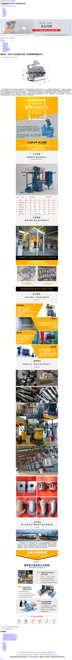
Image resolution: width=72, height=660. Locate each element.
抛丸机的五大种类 (8, 628)
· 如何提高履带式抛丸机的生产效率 (10, 635)
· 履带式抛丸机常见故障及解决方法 (10, 637)
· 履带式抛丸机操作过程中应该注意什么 (11, 636)
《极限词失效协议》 (51, 652)
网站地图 (43, 652)
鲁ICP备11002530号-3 (36, 652)
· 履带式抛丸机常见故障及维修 (9, 634)
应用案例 (4, 13)
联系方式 (4, 16)
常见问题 (4, 10)
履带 (16, 57)
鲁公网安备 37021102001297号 (52, 654)
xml (46, 652)
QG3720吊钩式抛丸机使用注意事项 (12, 626)
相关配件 (4, 12)
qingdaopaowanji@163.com (11, 6)
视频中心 (4, 11)
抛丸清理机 (62, 656)
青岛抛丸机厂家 (25, 656)
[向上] (1, 658)
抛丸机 (4, 9)
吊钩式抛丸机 (35, 656)
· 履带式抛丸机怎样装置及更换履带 (10, 638)
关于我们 (4, 15)
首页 (3, 642)
